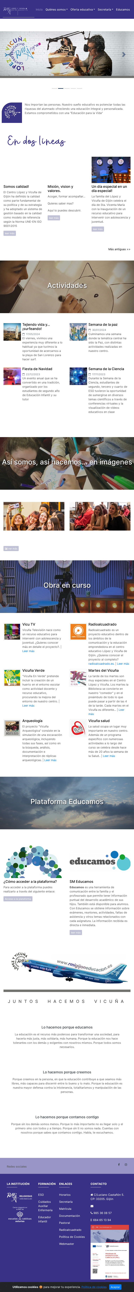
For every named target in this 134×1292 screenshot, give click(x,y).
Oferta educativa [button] (81, 9)
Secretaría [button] (104, 9)
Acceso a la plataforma (18, 898)
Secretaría (66, 1201)
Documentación (69, 1215)
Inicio (39, 9)
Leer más (28, 651)
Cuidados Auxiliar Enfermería (45, 1206)
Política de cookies (94, 1287)
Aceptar (115, 1287)
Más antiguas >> (119, 249)
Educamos (123, 9)
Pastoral (64, 1222)
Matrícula (65, 1208)
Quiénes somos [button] (56, 9)
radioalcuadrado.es (101, 663)
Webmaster (66, 1244)
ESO (41, 1194)
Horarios (64, 1194)
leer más (9, 233)
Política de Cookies (72, 1237)
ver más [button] (12, 548)
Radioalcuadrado (70, 1230)
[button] (10, 54)
